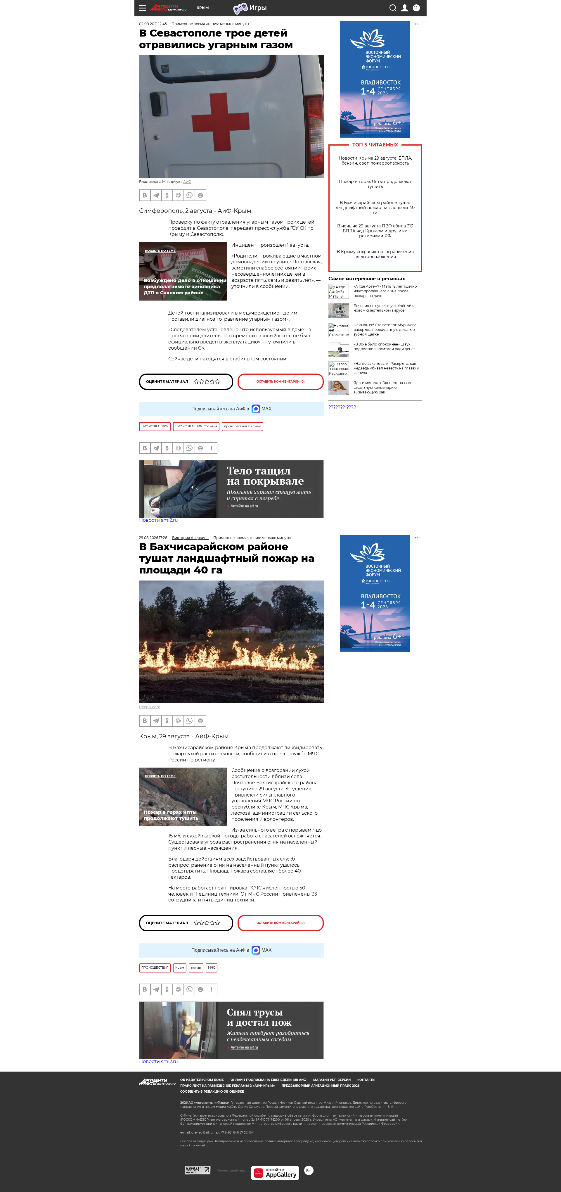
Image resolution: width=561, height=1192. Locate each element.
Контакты (366, 1080)
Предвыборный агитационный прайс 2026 (320, 1086)
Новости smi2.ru (158, 520)
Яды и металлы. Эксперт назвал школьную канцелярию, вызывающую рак (382, 387)
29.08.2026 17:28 (153, 537)
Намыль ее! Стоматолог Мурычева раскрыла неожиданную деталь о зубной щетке (385, 329)
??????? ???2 (342, 407)
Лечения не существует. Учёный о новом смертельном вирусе (384, 307)
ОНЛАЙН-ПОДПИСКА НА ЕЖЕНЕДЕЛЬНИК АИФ (269, 1080)
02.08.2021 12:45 (153, 24)
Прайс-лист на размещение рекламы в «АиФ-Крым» (227, 1086)
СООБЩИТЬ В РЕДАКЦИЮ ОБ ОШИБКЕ (212, 1091)
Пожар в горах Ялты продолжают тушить (375, 184)
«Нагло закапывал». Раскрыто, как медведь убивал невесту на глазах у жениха (386, 368)
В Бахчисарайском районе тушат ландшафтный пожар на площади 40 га (375, 207)
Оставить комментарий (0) (281, 381)
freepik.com (149, 707)
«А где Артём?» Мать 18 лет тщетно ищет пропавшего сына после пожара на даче (385, 291)
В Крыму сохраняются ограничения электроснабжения (375, 254)
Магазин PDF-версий (332, 1080)
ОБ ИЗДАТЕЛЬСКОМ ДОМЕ (202, 1080)
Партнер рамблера (231, 1170)
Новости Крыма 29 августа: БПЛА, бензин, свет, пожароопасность (375, 161)
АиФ (187, 181)
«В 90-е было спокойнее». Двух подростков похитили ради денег (384, 346)
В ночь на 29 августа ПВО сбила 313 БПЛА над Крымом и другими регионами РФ (375, 231)
